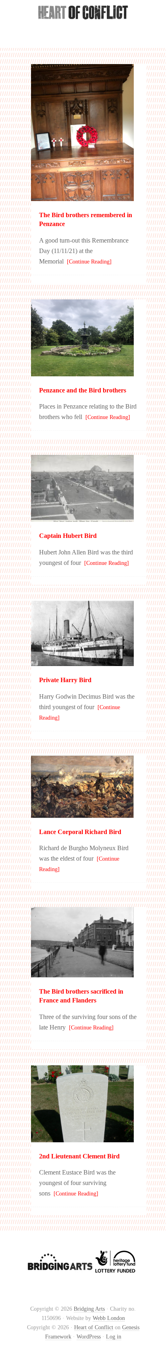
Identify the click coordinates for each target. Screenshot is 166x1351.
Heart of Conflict (83, 28)
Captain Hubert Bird (68, 535)
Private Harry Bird (65, 680)
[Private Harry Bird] (82, 662)
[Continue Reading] (88, 262)
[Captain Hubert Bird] (82, 518)
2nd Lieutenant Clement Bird (79, 1156)
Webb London (109, 1318)
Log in (113, 1337)
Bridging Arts (89, 1309)
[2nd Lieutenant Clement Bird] (82, 1138)
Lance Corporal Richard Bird (80, 831)
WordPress (89, 1337)
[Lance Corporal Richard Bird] (82, 814)
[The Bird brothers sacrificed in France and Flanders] (82, 973)
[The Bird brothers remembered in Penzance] (82, 197)
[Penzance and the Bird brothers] (82, 372)
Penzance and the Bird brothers (82, 390)
